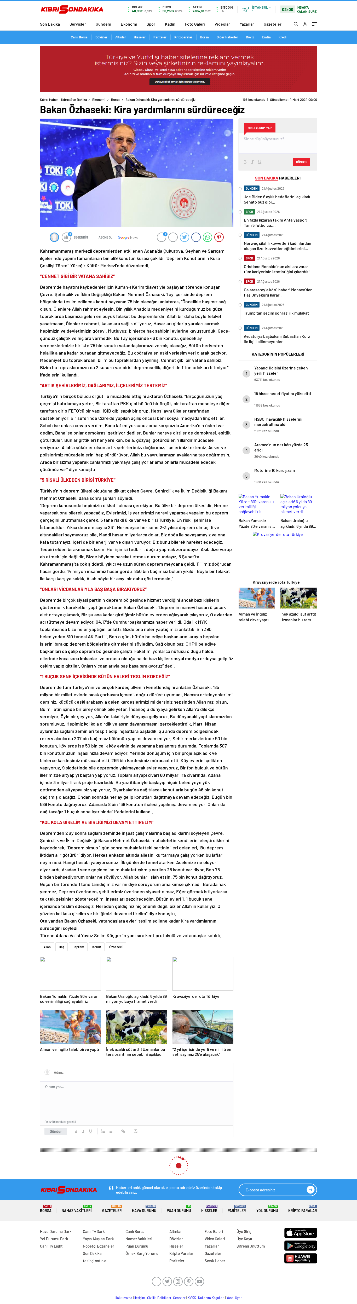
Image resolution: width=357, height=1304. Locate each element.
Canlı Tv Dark (94, 1231)
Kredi (282, 37)
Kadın (170, 23)
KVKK (192, 1298)
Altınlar (120, 37)
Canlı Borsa (79, 37)
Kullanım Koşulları (211, 1298)
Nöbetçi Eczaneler (98, 1246)
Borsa (204, 37)
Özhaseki (116, 947)
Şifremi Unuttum (251, 1246)
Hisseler (140, 37)
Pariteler (159, 37)
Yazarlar (247, 23)
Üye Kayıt (244, 1238)
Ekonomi (129, 23)
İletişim (139, 1298)
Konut (96, 947)
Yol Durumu (267, 1209)
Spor (151, 23)
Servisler (78, 23)
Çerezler (179, 1298)
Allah (47, 947)
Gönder (56, 1131)
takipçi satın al (95, 1260)
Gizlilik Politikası (159, 1298)
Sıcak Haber (215, 1260)
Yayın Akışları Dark (98, 1238)
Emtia (266, 37)
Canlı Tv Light (51, 1246)
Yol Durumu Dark (54, 1238)
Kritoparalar (183, 37)
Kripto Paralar (302, 1209)
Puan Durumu (179, 1209)
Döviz (250, 37)
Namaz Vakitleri (77, 1209)
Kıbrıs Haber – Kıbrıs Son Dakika (63, 99)
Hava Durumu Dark (56, 1231)
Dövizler (101, 37)
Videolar (222, 23)
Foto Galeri (195, 23)
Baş (61, 947)
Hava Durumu (144, 1209)
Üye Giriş (244, 1231)
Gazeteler (272, 23)
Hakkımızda (123, 1298)
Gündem (103, 23)
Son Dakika (50, 23)
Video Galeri (215, 1238)
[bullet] (110, 1131)
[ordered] (103, 1131)
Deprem (78, 947)
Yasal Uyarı (235, 1298)
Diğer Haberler (227, 37)
